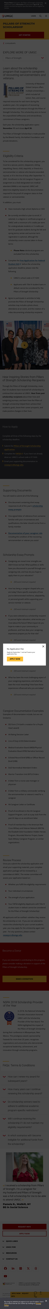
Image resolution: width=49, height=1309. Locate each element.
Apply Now (15, 659)
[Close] (43, 646)
